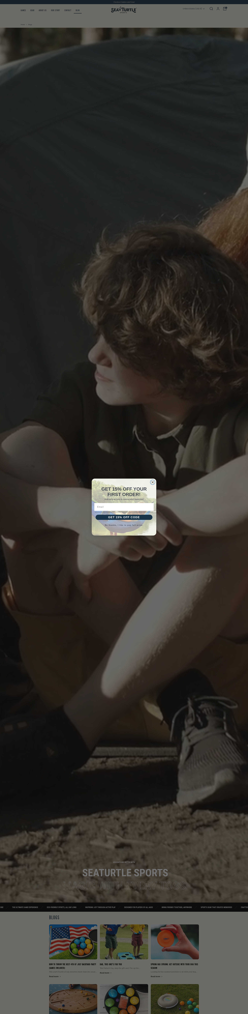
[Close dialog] (152, 482)
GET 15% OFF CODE (124, 517)
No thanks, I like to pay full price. (124, 525)
